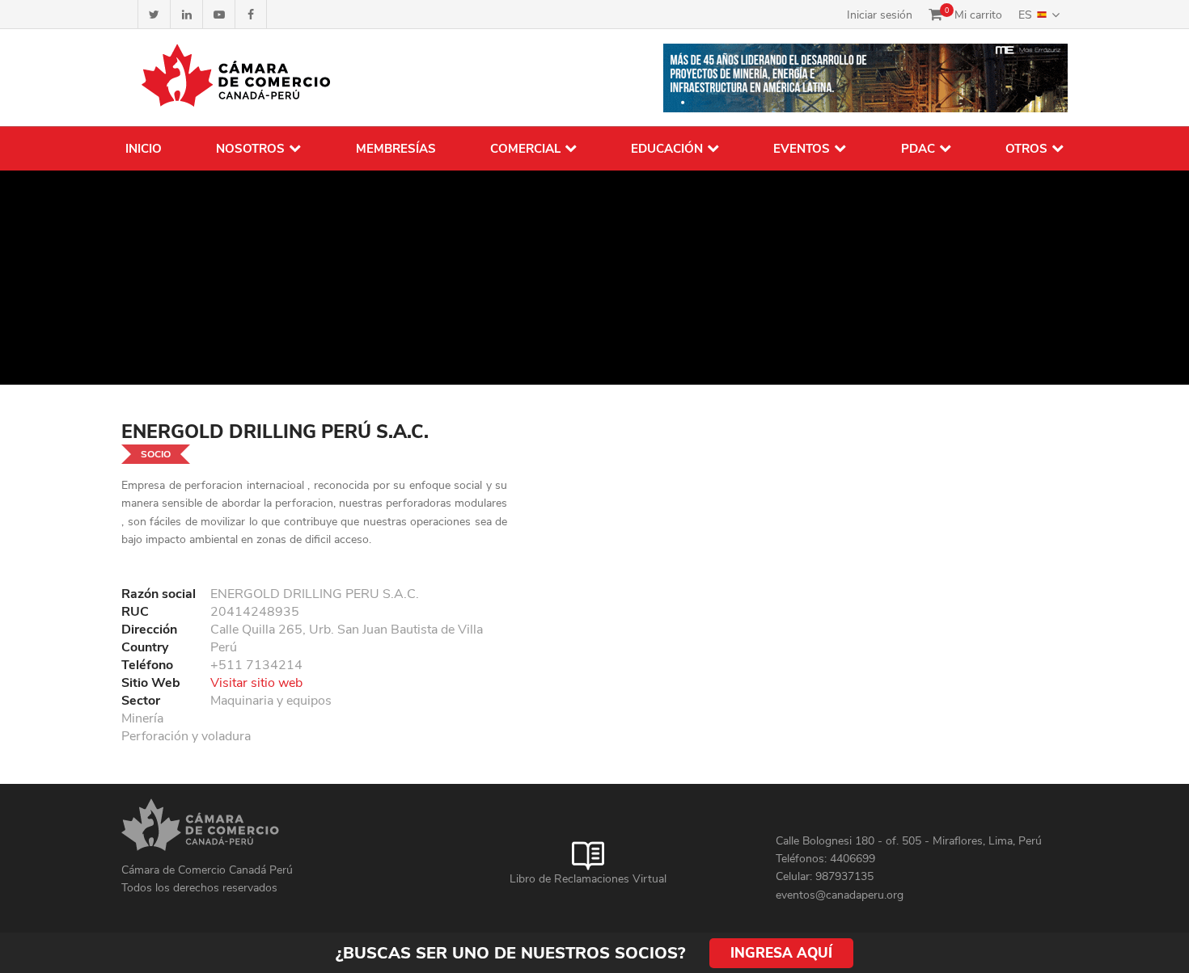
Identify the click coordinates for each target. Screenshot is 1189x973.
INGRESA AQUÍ (781, 953)
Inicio (143, 149)
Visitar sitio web (256, 683)
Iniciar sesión (879, 15)
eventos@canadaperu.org (839, 895)
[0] (935, 14)
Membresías (396, 149)
